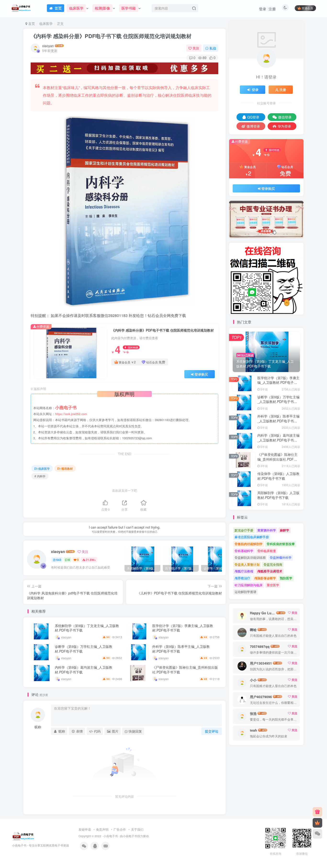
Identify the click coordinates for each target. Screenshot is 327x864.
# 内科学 (39, 476)
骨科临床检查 (266, 550)
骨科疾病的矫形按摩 (281, 544)
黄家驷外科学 (266, 530)
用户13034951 (261, 663)
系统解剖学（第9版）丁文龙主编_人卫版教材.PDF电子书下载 (87, 628)
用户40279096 (261, 696)
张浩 (253, 713)
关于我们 (137, 829)
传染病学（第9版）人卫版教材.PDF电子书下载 (278, 476)
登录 (262, 8)
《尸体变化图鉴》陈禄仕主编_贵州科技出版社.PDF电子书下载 (185, 669)
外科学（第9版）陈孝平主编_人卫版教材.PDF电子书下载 (181, 649)
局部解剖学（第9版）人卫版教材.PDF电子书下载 (278, 495)
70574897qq (260, 646)
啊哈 (253, 629)
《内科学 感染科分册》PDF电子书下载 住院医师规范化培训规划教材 (111, 36)
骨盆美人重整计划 (247, 564)
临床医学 (46, 23)
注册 (272, 8)
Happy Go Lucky (262, 612)
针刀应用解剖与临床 (249, 585)
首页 (31, 23)
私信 (212, 48)
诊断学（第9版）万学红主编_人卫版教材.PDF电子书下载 (83, 649)
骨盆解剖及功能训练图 (250, 557)
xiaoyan (48, 45)
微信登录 (285, 117)
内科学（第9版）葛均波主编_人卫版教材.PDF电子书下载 (83, 669)
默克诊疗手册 (244, 530)
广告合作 (119, 829)
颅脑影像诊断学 (265, 578)
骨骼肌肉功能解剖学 (249, 544)
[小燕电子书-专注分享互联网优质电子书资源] (23, 835)
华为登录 (284, 126)
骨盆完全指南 (273, 564)
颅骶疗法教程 (244, 571)
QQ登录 (253, 117)
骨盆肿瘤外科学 (281, 557)
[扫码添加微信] (317, 834)
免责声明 (102, 829)
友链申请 (85, 829)
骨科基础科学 (244, 550)
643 (58, 560)
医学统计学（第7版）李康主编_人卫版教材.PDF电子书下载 (182, 628)
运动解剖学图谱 (245, 591)
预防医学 (286, 578)
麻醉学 (284, 530)
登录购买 (201, 374)
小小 (253, 680)
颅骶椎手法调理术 (269, 571)
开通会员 (307, 8)
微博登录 (253, 126)
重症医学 (273, 585)
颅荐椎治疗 (242, 578)
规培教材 (67, 468)
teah (253, 730)
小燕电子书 (110, 836)
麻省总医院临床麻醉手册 (252, 537)
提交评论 (211, 731)
